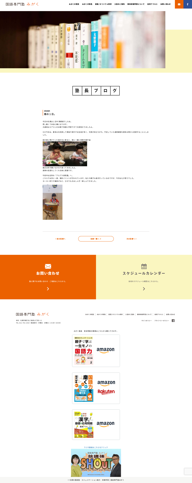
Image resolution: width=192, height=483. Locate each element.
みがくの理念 (74, 4)
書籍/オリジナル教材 (103, 4)
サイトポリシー (147, 320)
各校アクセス (152, 4)
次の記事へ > (132, 239)
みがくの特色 (87, 4)
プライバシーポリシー (161, 320)
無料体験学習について (136, 4)
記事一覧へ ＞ (96, 239)
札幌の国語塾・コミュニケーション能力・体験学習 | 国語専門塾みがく (97, 480)
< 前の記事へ (60, 239)
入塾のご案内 (119, 4)
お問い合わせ (165, 4)
